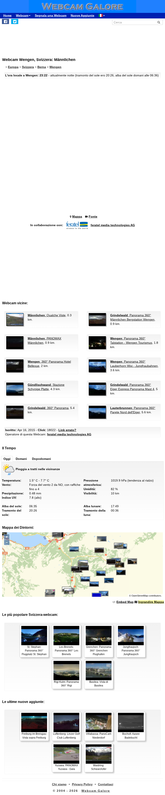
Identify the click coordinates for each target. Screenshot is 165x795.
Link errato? (67, 430)
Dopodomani (41, 458)
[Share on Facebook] (5, 21)
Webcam (22, 15)
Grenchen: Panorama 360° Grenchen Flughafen (98, 650)
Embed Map (125, 602)
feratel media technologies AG (113, 225)
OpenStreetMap (139, 595)
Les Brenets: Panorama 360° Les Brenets (66, 650)
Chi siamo (59, 784)
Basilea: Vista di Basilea (98, 683)
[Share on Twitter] (14, 21)
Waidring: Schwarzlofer (98, 767)
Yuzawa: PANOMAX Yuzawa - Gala (66, 767)
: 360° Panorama (48, 408)
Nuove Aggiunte (82, 15)
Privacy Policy (82, 784)
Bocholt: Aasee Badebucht (131, 735)
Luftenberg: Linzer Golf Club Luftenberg (66, 735)
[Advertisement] (37, 39)
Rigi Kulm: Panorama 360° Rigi (66, 683)
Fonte (93, 216)
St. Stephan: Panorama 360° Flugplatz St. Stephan (34, 650)
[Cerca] (158, 22)
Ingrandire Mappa (151, 602)
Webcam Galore (95, 790)
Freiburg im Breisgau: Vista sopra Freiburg (34, 735)
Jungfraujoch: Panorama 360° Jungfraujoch (131, 650)
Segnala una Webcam (50, 15)
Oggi (7, 458)
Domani (21, 458)
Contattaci (105, 784)
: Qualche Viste (47, 315)
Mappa (77, 216)
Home (7, 15)
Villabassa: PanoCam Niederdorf (98, 735)
